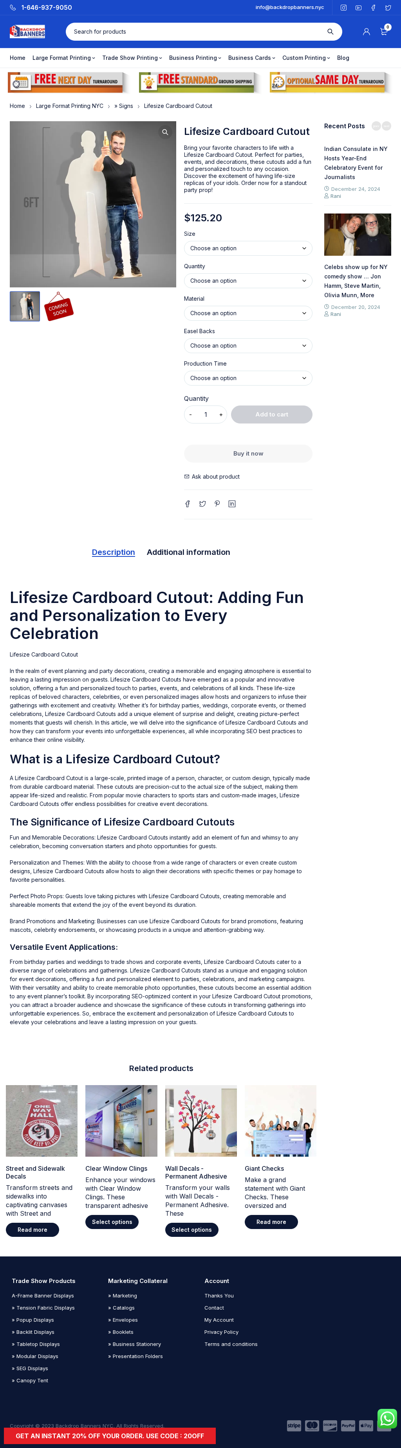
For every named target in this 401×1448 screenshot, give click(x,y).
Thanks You (219, 1295)
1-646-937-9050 (47, 8)
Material (194, 299)
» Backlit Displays (33, 1332)
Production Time (205, 364)
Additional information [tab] (188, 552)
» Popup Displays (33, 1320)
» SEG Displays (30, 1368)
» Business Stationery (134, 1344)
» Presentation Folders (135, 1356)
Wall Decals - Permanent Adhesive (196, 1172)
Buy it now (248, 453)
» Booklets (121, 1332)
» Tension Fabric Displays (43, 1307)
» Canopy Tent (30, 1380)
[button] (165, 132)
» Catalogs (121, 1307)
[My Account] (366, 31)
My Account (219, 1320)
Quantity (194, 266)
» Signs (123, 105)
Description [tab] (113, 552)
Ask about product (216, 476)
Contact (214, 1307)
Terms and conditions (231, 1344)
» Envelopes (123, 1320)
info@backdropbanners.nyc (290, 7)
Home (17, 105)
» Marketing (122, 1295)
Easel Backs (199, 331)
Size (189, 234)
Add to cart (271, 414)
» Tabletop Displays (36, 1344)
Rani (336, 196)
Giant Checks (264, 1168)
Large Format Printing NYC (69, 105)
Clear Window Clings (116, 1168)
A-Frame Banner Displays (43, 1295)
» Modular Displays (35, 1356)
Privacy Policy (221, 1332)
